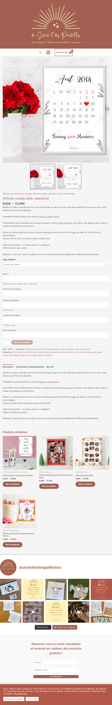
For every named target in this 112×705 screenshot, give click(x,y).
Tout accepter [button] (32, 699)
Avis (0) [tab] (50, 367)
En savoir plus (20, 693)
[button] (40, 52)
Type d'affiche (9, 259)
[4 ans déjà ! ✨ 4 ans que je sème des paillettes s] (33, 612)
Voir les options (12, 484)
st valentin (47, 355)
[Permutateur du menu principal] (48, 52)
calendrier (71, 352)
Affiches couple (39, 194)
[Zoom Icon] (56, 109)
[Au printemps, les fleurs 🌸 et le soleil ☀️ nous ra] (101, 589)
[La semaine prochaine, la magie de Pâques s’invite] (78, 589)
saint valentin (37, 355)
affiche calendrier (19, 352)
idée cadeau (87, 352)
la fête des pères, (65, 223)
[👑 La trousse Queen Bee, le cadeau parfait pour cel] (10, 589)
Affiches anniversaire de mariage (17, 194)
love (29, 355)
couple (78, 352)
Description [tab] (8, 367)
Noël (59, 194)
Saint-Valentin (69, 194)
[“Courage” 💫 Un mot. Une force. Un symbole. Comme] (56, 589)
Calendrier (52, 194)
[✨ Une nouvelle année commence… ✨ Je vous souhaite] (56, 612)
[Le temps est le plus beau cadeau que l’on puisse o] (33, 589)
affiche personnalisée (51, 352)
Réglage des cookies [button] (14, 699)
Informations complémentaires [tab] (30, 367)
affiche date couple (34, 352)
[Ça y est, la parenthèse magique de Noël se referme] (78, 612)
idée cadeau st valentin (18, 355)
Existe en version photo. (49, 217)
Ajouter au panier (22, 342)
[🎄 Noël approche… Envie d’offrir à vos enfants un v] (101, 612)
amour (63, 352)
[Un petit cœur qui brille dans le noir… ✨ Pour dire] (10, 612)
